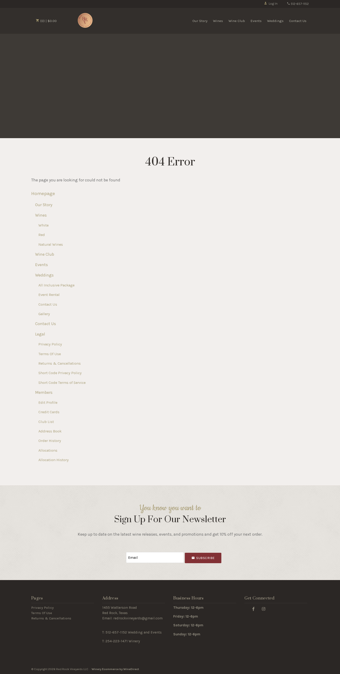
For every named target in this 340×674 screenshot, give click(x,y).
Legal (40, 334)
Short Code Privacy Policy (60, 373)
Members (44, 392)
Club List (46, 421)
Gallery (44, 314)
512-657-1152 (299, 4)
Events (256, 21)
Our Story (199, 21)
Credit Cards (48, 412)
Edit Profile (47, 402)
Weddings (275, 21)
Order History (49, 440)
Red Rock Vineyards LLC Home (85, 20)
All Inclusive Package (56, 285)
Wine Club (237, 21)
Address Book (50, 431)
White (43, 225)
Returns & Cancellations (59, 363)
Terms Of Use (49, 354)
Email (122, 552)
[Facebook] (253, 609)
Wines (218, 21)
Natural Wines (50, 244)
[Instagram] (263, 609)
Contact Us (297, 21)
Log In (273, 4)
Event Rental (49, 294)
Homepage (43, 193)
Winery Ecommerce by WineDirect (115, 669)
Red (41, 235)
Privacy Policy (50, 344)
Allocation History (53, 460)
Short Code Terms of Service (62, 382)
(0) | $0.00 (48, 21)
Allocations (47, 450)
